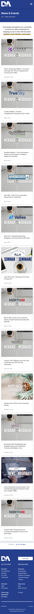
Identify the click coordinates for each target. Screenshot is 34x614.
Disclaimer (4, 606)
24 (21, 544)
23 (19, 544)
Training (20, 579)
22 (16, 544)
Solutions (4, 584)
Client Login (5, 592)
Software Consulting (24, 575)
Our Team (4, 575)
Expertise (21, 569)
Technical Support (23, 577)
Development (22, 571)
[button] (31, 3)
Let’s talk (25, 558)
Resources (21, 584)
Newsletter (4, 594)
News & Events (22, 588)
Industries (4, 573)
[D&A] (6, 3)
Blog (19, 586)
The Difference (5, 571)
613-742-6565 (6, 564)
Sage (2, 586)
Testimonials (4, 577)
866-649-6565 (23, 564)
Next (23, 544)
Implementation (22, 573)
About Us (4, 569)
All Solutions (4, 588)
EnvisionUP (21, 611)
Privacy (31, 606)
